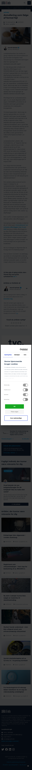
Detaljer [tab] (17, 354)
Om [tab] (25, 354)
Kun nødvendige (16, 418)
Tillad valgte (14, 411)
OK (14, 406)
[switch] (25, 389)
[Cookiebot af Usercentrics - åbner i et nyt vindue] (21, 350)
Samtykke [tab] (8, 354)
